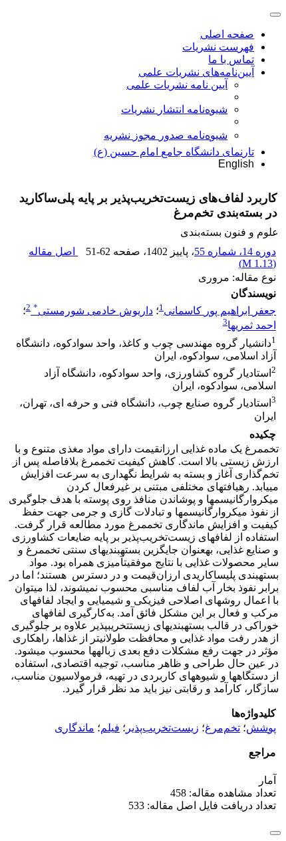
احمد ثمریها (251, 325)
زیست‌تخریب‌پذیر (162, 727)
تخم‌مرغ (222, 727)
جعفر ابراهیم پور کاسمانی (220, 310)
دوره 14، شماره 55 (235, 251)
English (236, 163)
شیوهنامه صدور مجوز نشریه (165, 135)
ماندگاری (74, 727)
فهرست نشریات (218, 46)
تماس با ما (231, 59)
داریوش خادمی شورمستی (93, 310)
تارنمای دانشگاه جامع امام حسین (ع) (174, 151)
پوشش (261, 727)
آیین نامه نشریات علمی (176, 84)
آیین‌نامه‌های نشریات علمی (196, 72)
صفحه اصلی (227, 34)
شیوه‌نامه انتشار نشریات (174, 109)
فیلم (110, 727)
